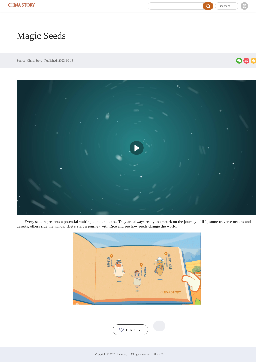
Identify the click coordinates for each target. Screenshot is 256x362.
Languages (224, 5)
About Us (158, 354)
